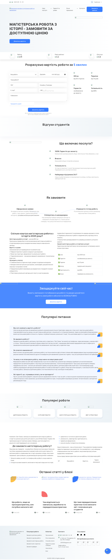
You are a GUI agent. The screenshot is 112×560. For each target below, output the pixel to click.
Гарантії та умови (56, 9)
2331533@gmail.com (65, 542)
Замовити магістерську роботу (35, 541)
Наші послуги (44, 9)
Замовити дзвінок (94, 9)
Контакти (82, 8)
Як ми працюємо (69, 9)
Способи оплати (50, 541)
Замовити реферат (32, 546)
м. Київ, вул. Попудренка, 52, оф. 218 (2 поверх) (68, 538)
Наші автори (49, 548)
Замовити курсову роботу (34, 538)
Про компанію (49, 535)
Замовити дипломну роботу (34, 535)
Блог (47, 551)
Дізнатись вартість (20, 41)
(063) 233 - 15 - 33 (67, 535)
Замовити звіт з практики (33, 544)
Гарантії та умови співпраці (50, 544)
